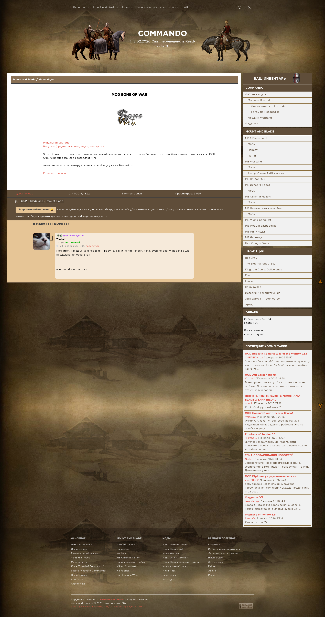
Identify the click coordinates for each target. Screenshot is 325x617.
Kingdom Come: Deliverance (263, 270)
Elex (248, 275)
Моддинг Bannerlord (261, 100)
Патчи (252, 156)
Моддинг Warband (260, 118)
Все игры (251, 258)
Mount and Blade (104, 7)
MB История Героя (257, 185)
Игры (172, 7)
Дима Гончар (24, 194)
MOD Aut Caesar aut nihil (261, 375)
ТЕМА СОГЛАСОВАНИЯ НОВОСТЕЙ (269, 455)
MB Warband (253, 162)
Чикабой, (251, 438)
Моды (125, 7)
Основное (79, 7)
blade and (36, 201)
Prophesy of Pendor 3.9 (260, 434)
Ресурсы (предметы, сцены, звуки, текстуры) (73, 147)
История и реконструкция (262, 293)
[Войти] (249, 7)
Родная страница (54, 173)
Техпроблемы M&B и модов (266, 173)
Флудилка (251, 124)
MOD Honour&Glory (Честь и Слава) (269, 413)
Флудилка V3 (254, 497)
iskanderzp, (252, 501)
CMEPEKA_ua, (254, 358)
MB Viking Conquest (258, 220)
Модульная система (56, 143)
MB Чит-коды (253, 237)
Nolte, (249, 459)
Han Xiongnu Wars (257, 243)
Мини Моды (47, 80)
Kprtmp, (250, 379)
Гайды (249, 281)
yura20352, (252, 480)
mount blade (55, 201)
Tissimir (61, 239)
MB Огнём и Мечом (258, 197)
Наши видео (253, 287)
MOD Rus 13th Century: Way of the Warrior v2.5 (276, 354)
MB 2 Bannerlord (256, 138)
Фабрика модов (255, 94)
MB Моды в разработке (260, 226)
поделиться (93, 246)
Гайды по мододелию (265, 112)
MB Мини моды (255, 232)
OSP (24, 201)
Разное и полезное (149, 7)
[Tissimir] (41, 235)
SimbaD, (250, 518)
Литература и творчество (262, 299)
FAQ (185, 7)
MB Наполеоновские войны (263, 208)
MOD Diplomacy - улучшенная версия (270, 476)
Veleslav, (250, 417)
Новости (253, 150)
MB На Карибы (255, 179)
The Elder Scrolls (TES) (260, 264)
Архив (249, 305)
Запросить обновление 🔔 (36, 209)
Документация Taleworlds (268, 106)
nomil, (249, 403)
